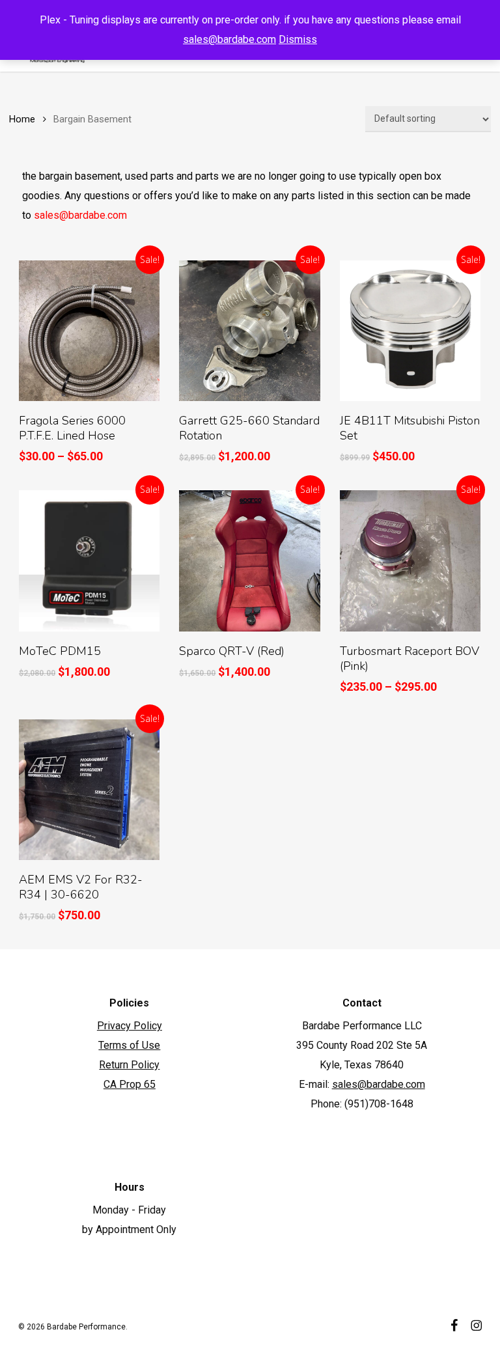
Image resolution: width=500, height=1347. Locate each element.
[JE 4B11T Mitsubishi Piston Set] (410, 330)
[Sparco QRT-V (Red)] (249, 560)
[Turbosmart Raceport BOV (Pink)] (410, 560)
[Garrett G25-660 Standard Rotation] (249, 330)
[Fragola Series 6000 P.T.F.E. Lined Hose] (89, 330)
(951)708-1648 (378, 1104)
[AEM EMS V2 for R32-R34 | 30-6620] (89, 789)
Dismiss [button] (298, 39)
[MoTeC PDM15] (89, 560)
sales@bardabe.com (229, 39)
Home (22, 119)
